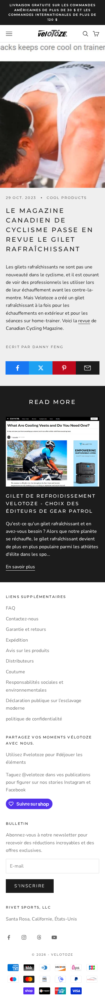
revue (84, 321)
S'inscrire (29, 886)
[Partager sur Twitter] (40, 368)
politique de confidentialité (34, 719)
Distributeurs (20, 661)
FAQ (10, 608)
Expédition (17, 640)
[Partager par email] (87, 368)
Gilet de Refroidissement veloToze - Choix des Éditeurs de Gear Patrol (51, 503)
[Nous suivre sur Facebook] (9, 937)
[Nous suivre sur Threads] (39, 937)
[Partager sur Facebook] (17, 368)
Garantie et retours (26, 629)
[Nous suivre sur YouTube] (54, 937)
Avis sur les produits (27, 650)
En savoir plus (20, 567)
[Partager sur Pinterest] (64, 368)
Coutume (15, 672)
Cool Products (67, 197)
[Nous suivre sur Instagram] (24, 937)
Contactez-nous (22, 619)
